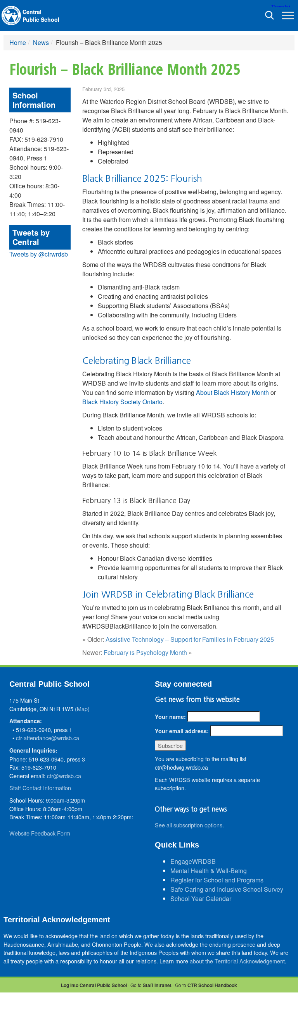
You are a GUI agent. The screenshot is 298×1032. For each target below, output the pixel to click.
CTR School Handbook (212, 985)
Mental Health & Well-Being (208, 870)
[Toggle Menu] (288, 15)
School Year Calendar (200, 898)
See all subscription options (188, 825)
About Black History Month (232, 392)
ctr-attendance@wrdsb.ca (47, 738)
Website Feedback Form (39, 833)
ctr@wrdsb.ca (64, 776)
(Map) (82, 709)
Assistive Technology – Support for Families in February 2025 (190, 639)
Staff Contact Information (40, 788)
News (41, 42)
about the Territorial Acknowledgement (237, 961)
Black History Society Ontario (122, 401)
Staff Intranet (157, 985)
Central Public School (41, 15)
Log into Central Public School (94, 985)
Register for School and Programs (216, 879)
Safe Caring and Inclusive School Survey (226, 889)
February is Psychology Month (145, 652)
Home (17, 42)
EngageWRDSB (193, 861)
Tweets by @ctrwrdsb (38, 254)
